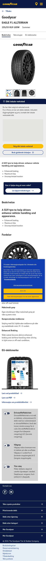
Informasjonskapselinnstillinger (23, 285)
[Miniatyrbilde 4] (31, 93)
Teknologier (17, 35)
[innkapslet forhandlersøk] (36, 4)
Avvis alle (23, 291)
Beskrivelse (6, 35)
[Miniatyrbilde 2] (17, 93)
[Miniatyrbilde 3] (24, 93)
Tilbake (8, 11)
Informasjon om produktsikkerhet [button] (15, 402)
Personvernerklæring (10, 279)
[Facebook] (5, 492)
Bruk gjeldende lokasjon (21, 152)
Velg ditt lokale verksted (23, 146)
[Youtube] (11, 492)
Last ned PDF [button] (7, 398)
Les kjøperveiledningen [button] (21, 190)
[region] (23, 280)
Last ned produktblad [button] (10, 393)
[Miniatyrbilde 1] (9, 93)
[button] (41, 4)
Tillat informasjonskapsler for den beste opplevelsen (23, 296)
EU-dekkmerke (30, 35)
